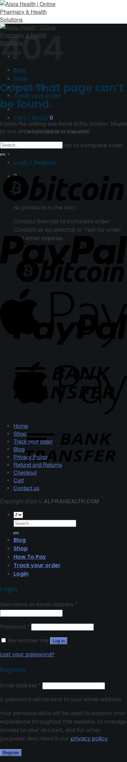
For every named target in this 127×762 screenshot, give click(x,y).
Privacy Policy (31, 457)
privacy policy (89, 738)
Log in (59, 640)
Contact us (26, 488)
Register (11, 752)
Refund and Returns (38, 464)
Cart (19, 480)
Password (15, 627)
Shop (21, 78)
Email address (20, 685)
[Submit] (2, 155)
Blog (19, 449)
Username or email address (39, 604)
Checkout (25, 472)
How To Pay (30, 557)
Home (21, 426)
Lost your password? (27, 654)
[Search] (16, 533)
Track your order (33, 441)
